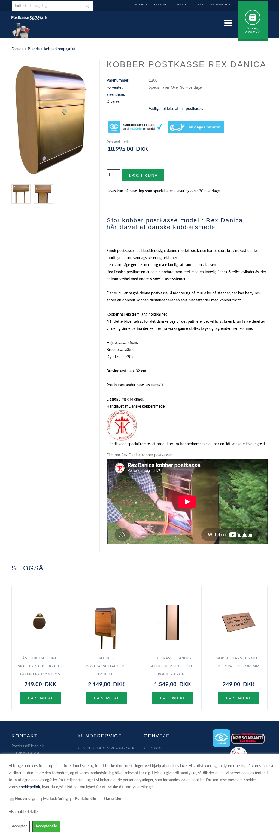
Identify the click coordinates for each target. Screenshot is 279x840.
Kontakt (161, 4)
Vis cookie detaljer (24, 812)
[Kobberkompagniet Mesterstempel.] (122, 425)
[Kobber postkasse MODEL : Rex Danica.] (51, 120)
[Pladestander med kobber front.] (45, 194)
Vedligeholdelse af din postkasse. (176, 109)
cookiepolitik (29, 787)
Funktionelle (85, 799)
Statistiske (112, 799)
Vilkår (198, 4)
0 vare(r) (252, 28)
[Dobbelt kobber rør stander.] (22, 194)
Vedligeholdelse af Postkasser (108, 748)
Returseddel (221, 4)
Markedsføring (55, 799)
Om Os (181, 4)
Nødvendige (25, 799)
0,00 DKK (252, 32)
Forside (141, 4)
